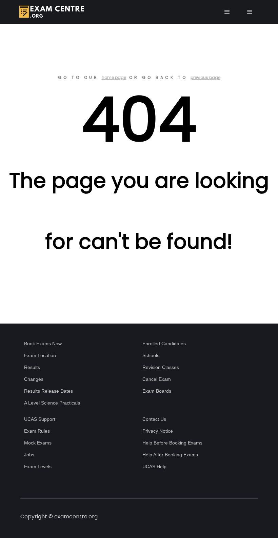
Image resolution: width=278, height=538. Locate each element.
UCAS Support (39, 419)
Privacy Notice (157, 431)
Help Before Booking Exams (172, 443)
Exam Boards (156, 391)
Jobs (29, 454)
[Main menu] (227, 11)
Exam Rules (37, 431)
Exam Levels (38, 466)
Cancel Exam (156, 379)
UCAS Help (154, 466)
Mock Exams (38, 443)
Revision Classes (160, 367)
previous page (205, 77)
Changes (33, 379)
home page (114, 77)
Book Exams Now (43, 343)
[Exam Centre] (51, 12)
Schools (150, 355)
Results (32, 367)
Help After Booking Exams (170, 454)
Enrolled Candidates (164, 343)
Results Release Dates (48, 391)
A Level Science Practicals (52, 403)
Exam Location (40, 355)
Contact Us (154, 419)
